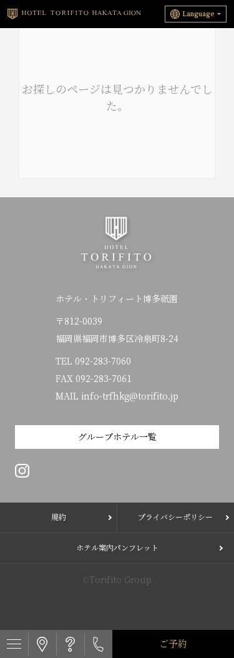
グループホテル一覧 (117, 437)
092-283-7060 (103, 361)
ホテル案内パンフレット (117, 547)
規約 (58, 517)
